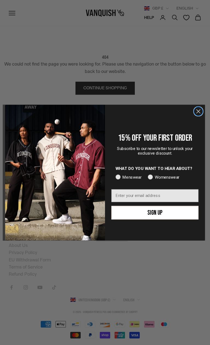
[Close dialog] (198, 111)
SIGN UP (155, 212)
